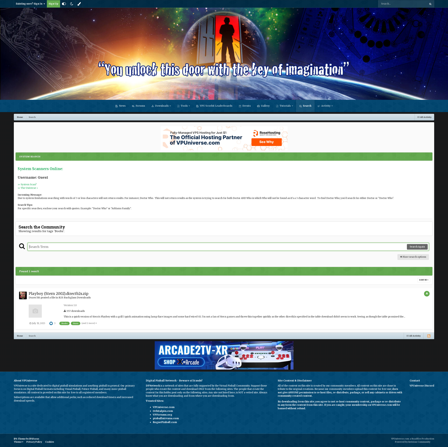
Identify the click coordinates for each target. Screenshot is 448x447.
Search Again (417, 246)
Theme (18, 442)
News (122, 105)
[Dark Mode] (71, 4)
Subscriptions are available (29, 397)
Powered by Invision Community (412, 442)
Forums (140, 105)
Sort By (423, 280)
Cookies (49, 442)
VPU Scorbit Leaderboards (215, 105)
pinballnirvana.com (166, 418)
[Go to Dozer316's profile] (23, 295)
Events (246, 105)
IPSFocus (34, 438)
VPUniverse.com (163, 407)
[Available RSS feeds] (428, 335)
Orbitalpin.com (163, 411)
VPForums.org (162, 414)
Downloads (162, 105)
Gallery (265, 105)
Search (306, 105)
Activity (326, 105)
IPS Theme (20, 438)
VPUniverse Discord (422, 385)
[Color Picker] (79, 4)
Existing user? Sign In (29, 3)
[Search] (430, 4)
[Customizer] (64, 4)
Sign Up (53, 3)
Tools (184, 105)
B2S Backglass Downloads (75, 297)
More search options (414, 256)
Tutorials (285, 105)
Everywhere (415, 3)
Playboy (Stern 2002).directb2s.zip (58, 293)
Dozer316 (34, 297)
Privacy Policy (34, 442)
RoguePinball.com (165, 422)
